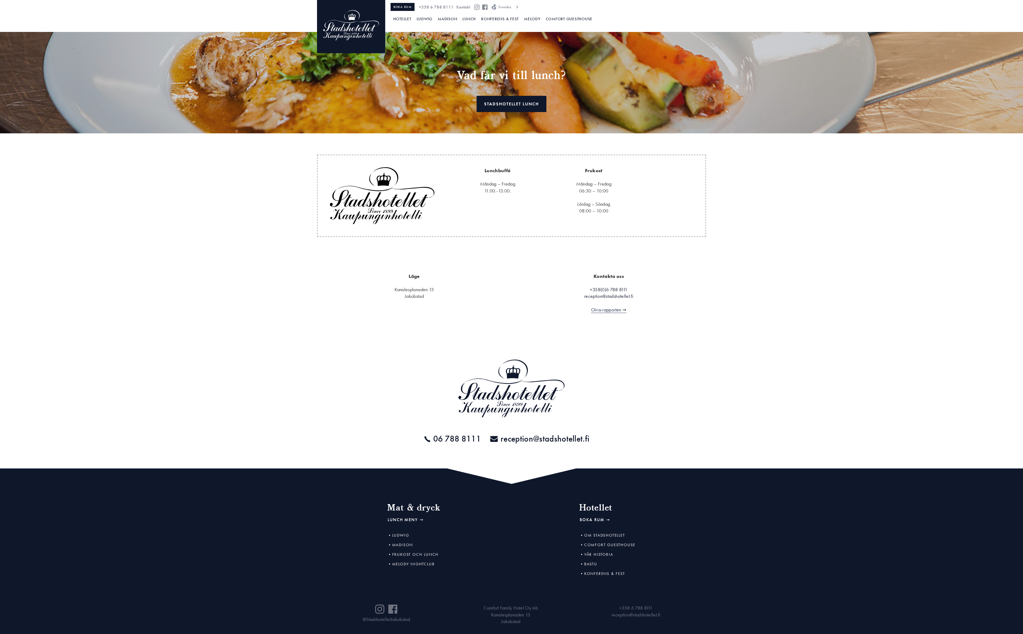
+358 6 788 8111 (436, 7)
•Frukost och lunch (413, 554)
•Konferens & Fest (602, 573)
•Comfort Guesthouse (607, 544)
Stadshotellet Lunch (511, 104)
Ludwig (425, 19)
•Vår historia (596, 554)
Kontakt (463, 7)
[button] (505, 7)
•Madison (400, 544)
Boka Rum (402, 7)
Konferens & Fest (500, 19)
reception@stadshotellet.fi (635, 615)
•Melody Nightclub (411, 564)
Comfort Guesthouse (569, 19)
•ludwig (398, 535)
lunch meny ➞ (406, 519)
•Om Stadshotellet (602, 535)
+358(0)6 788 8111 (608, 289)
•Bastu (588, 564)
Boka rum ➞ (595, 519)
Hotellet (402, 19)
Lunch (469, 19)
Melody (532, 19)
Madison (447, 19)
